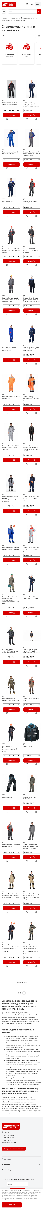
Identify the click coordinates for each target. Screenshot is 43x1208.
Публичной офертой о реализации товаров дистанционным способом (19, 1199)
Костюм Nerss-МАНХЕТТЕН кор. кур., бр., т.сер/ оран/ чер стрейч (10, 748)
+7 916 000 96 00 (8, 1138)
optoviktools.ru (15, 1190)
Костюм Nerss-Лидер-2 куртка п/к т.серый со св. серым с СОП (11, 300)
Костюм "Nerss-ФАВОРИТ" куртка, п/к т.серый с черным (10, 651)
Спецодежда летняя (28, 18)
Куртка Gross (27, 746)
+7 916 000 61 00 (7, 1140)
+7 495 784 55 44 (8, 1135)
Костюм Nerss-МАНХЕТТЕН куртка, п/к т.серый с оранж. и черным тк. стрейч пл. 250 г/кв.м (10, 948)
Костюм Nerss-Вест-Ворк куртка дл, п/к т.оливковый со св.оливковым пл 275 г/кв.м (11, 600)
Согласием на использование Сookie (24, 1197)
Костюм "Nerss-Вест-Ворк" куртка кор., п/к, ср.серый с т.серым (31, 846)
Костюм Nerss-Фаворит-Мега (31, 699)
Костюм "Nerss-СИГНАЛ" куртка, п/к (11, 397)
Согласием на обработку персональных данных (16, 1195)
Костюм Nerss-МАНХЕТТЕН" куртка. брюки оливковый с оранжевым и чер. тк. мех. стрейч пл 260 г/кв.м (30, 949)
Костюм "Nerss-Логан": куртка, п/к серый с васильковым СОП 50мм (31, 651)
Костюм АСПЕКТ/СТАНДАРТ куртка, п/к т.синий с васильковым (31, 104)
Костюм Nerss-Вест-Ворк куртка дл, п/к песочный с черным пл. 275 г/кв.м (11, 895)
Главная (4, 18)
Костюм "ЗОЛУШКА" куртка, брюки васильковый (9, 349)
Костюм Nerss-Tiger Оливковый (29, 798)
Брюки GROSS (7, 797)
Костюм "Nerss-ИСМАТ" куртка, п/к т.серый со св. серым (11, 250)
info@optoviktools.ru (9, 1143)
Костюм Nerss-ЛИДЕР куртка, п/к (9, 202)
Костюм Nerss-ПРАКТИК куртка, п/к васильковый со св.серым (10, 549)
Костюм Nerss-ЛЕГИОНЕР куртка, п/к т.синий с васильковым (32, 349)
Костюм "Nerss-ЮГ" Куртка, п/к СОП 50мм (30, 598)
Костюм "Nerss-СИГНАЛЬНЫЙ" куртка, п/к (31, 398)
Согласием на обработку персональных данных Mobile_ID (21, 1191)
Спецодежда (13, 18)
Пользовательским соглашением (25, 1194)
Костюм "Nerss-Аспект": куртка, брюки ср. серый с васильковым (31, 153)
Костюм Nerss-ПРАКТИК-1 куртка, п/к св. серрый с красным (31, 549)
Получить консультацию (13, 1149)
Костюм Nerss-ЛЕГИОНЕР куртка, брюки (11, 845)
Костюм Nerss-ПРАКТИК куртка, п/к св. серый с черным (10, 447)
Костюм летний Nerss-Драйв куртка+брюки (10, 104)
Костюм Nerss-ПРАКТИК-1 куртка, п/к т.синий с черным (31, 498)
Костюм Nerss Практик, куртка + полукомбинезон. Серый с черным (10, 499)
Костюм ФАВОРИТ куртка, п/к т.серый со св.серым (30, 250)
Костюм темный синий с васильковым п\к (10, 153)
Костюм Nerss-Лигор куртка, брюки (30, 202)
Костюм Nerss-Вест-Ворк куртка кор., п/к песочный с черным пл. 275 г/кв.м (31, 896)
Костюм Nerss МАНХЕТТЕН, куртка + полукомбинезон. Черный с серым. (31, 448)
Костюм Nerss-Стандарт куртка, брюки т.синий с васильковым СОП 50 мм (31, 300)
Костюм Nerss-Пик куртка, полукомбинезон (10, 699)
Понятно (11, 1204)
